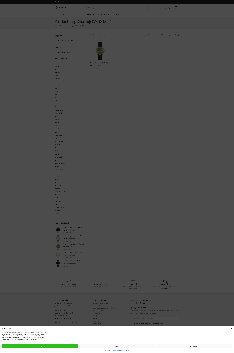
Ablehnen (117, 346)
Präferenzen (194, 346)
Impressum (126, 350)
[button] (231, 329)
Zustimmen (40, 346)
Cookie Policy (108, 350)
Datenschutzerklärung (118, 350)
